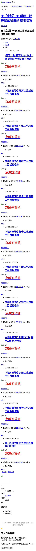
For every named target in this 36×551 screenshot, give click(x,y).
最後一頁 (11, 472)
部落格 (7, 45)
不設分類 (16, 39)
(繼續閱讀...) (5, 71)
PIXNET (9, 523)
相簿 (6, 43)
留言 (21, 75)
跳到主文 (4, 26)
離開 (11, 548)
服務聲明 (20, 525)
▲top (2, 83)
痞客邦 (17, 75)
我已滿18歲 (5, 548)
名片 (6, 47)
